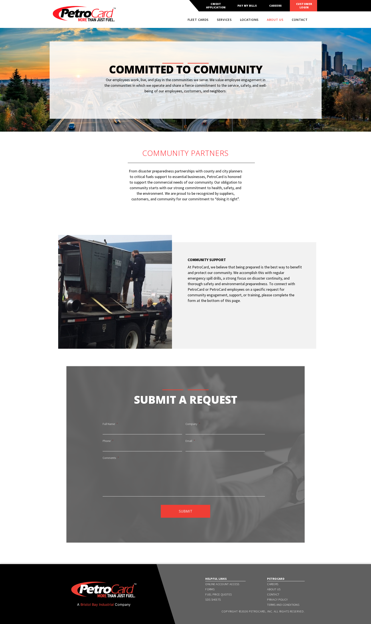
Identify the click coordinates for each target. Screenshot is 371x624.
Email (190, 441)
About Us (275, 20)
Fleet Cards (198, 20)
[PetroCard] (84, 19)
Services (224, 20)
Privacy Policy (277, 599)
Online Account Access (222, 584)
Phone (108, 441)
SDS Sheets (213, 599)
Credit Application (216, 5)
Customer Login (304, 5)
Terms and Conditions (283, 605)
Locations (249, 20)
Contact (300, 20)
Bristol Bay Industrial (97, 604)
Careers (275, 6)
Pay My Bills (247, 6)
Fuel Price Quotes (218, 594)
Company (193, 424)
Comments (111, 458)
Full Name (110, 424)
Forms (209, 589)
